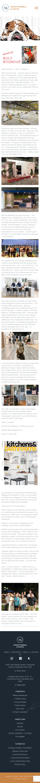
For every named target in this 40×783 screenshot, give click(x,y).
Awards (20, 726)
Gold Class (20, 709)
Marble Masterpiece (20, 695)
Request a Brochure (20, 751)
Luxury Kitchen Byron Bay (20, 761)
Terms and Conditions (20, 779)
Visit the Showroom (20, 754)
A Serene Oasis (20, 699)
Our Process (20, 730)
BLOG (25, 652)
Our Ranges (20, 736)
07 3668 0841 (20, 685)
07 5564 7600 (20, 671)
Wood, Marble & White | (27, 776)
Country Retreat (20, 702)
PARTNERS (16, 652)
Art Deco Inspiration (20, 712)
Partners (20, 723)
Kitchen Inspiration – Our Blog (20, 733)
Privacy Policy (20, 764)
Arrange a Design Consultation (20, 748)
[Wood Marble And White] (12, 8)
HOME (6, 652)
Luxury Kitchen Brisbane (20, 758)
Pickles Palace (20, 705)
